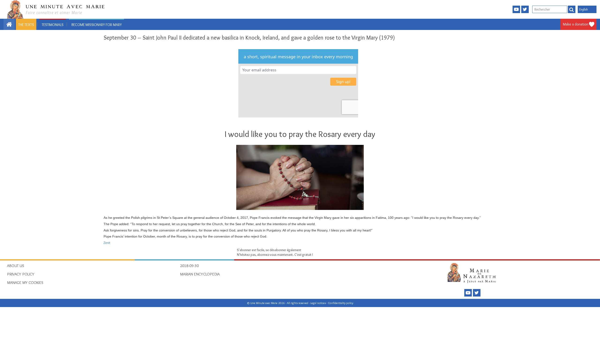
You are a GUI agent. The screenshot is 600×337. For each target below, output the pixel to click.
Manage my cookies (25, 282)
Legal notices (318, 303)
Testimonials (53, 24)
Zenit (107, 243)
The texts (26, 24)
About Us (15, 265)
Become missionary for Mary (96, 24)
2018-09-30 (189, 265)
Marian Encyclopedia (200, 274)
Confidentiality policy (340, 303)
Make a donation (575, 24)
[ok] (571, 9)
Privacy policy (20, 274)
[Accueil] (473, 272)
